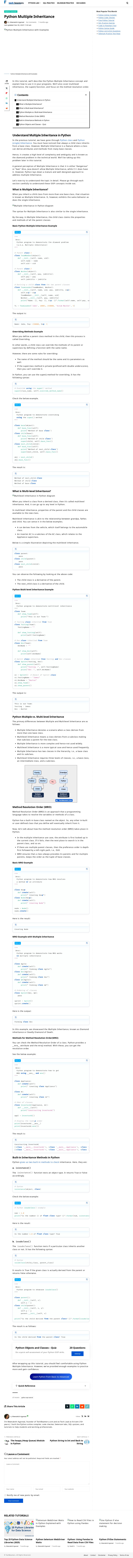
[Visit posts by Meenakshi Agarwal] (5, 22)
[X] (82, 1416)
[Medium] (88, 1416)
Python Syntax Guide (106, 28)
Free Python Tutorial (106, 20)
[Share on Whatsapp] (6, 98)
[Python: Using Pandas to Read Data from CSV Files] (82, 1528)
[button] (127, 3)
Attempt (77, 1354)
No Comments (31, 22)
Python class (66, 140)
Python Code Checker (106, 18)
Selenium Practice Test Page (109, 34)
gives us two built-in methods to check (39, 1162)
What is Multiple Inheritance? (30, 104)
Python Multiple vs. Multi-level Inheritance (35, 112)
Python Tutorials (10, 11)
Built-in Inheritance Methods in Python (34, 120)
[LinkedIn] (85, 1416)
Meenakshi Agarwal (17, 22)
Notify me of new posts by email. (23, 1495)
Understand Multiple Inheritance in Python (33, 100)
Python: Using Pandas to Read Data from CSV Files (80, 1541)
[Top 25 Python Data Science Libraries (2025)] (19, 1528)
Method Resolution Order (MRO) (32, 116)
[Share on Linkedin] (6, 103)
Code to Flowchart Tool (107, 26)
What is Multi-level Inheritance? (31, 108)
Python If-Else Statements (112, 1539)
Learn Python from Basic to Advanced (51, 1376)
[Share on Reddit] (6, 108)
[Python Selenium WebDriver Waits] (50, 1528)
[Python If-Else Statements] (114, 1528)
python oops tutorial (27, 1397)
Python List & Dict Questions (109, 31)
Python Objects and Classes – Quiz (32, 124)
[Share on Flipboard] (6, 93)
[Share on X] (6, 88)
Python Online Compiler (107, 15)
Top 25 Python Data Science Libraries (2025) (18, 1541)
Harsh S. (72, 1546)
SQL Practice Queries (106, 23)
